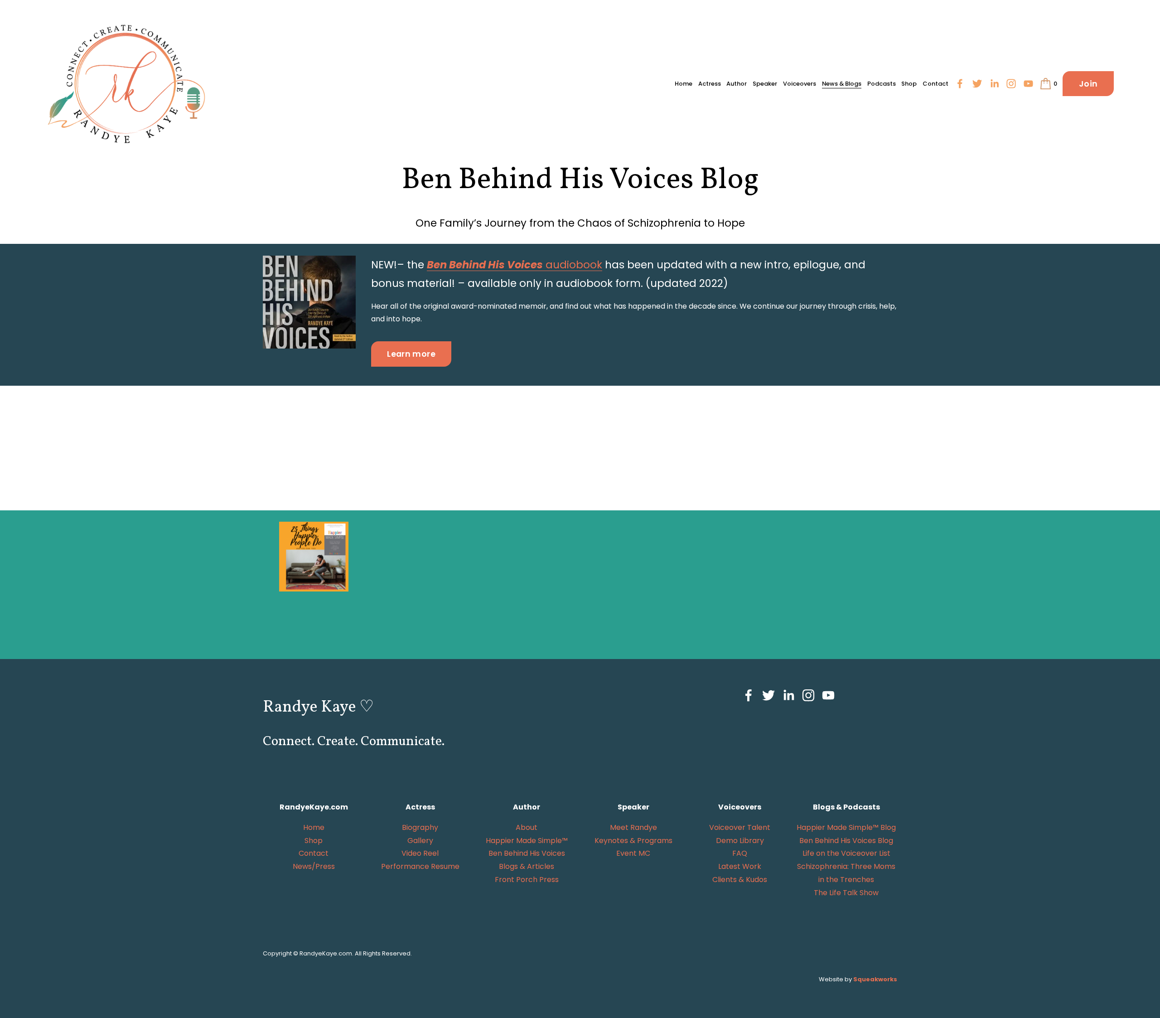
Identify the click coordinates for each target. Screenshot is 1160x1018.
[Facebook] (960, 83)
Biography (420, 827)
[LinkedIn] (994, 83)
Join (1088, 83)
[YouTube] (1028, 83)
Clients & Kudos (739, 879)
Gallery (420, 840)
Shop (909, 83)
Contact (935, 83)
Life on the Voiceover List (846, 853)
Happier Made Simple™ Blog (846, 827)
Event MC (633, 853)
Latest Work (739, 866)
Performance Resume (420, 866)
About (526, 827)
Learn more (411, 353)
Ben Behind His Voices (526, 853)
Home (683, 83)
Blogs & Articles (526, 866)
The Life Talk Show (846, 892)
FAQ (739, 853)
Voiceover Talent (739, 827)
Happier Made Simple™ (527, 840)
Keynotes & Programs (633, 840)
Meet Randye (633, 827)
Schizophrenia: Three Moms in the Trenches (846, 873)
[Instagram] (1011, 83)
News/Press (314, 866)
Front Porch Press (527, 879)
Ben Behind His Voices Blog (846, 840)
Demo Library (740, 840)
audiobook (514, 264)
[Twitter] (977, 83)
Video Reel (420, 853)
